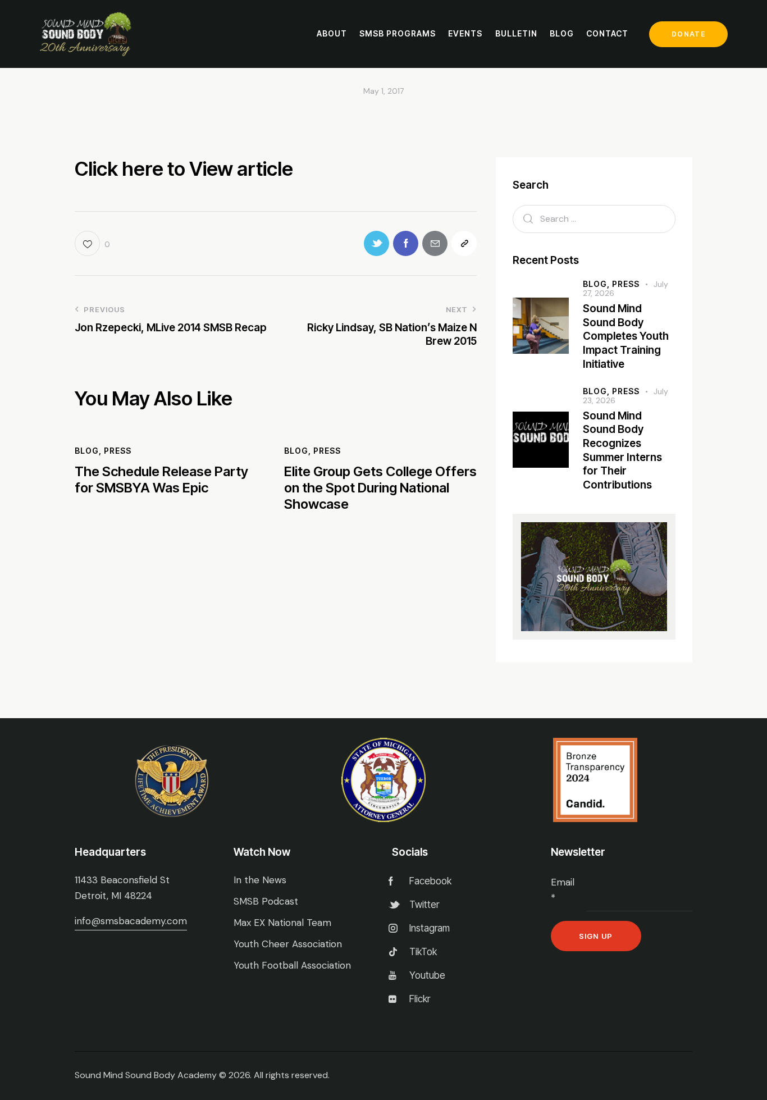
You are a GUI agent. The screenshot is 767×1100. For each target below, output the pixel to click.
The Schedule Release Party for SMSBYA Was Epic (161, 480)
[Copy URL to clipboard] (464, 243)
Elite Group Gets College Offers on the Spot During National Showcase (380, 488)
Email (562, 890)
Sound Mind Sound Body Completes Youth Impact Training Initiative (626, 336)
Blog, (597, 284)
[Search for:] (594, 218)
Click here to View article (184, 168)
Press (117, 450)
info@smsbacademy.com (131, 921)
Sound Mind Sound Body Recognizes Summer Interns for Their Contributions (622, 450)
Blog (87, 450)
